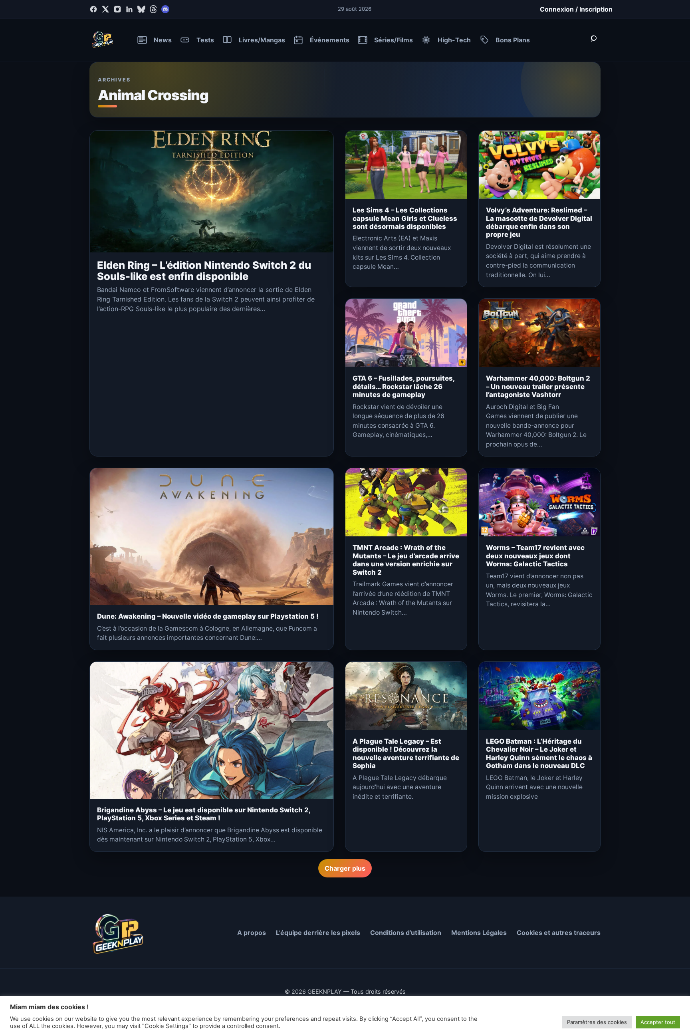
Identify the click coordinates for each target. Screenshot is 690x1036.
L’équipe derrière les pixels (318, 933)
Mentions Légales (479, 933)
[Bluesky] (141, 9)
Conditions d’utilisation (405, 933)
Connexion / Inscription (576, 9)
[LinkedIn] (129, 9)
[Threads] (153, 9)
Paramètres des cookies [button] (597, 1022)
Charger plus (345, 868)
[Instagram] (117, 9)
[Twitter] (105, 9)
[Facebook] (93, 9)
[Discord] (165, 9)
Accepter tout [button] (657, 1022)
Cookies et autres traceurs (559, 933)
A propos (251, 933)
